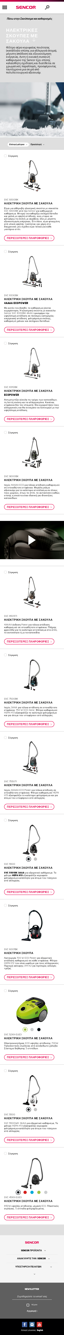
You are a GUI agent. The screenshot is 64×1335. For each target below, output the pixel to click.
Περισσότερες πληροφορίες (28, 238)
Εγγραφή (31, 1310)
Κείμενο (34, 1304)
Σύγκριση (13, 156)
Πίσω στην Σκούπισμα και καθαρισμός (29, 19)
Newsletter (32, 1289)
